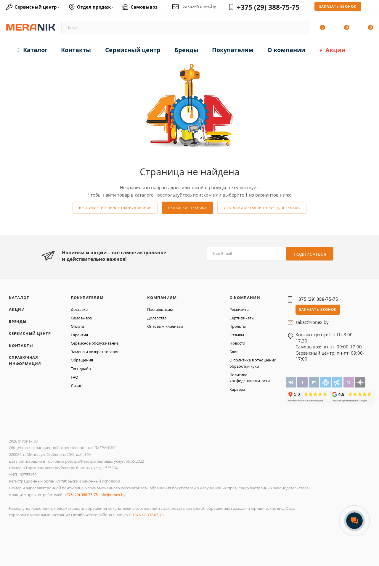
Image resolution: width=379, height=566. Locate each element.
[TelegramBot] (326, 382)
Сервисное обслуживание (94, 343)
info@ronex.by (112, 494)
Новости (237, 343)
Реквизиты (239, 309)
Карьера (237, 389)
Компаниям (161, 297)
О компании (244, 297)
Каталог (19, 297)
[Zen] (360, 382)
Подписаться (310, 254)
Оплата (77, 326)
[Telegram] (337, 382)
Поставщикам (160, 309)
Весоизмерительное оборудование (115, 207)
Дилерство (157, 318)
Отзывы (236, 334)
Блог (233, 351)
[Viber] (349, 382)
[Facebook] (303, 382)
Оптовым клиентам (165, 326)
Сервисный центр (30, 333)
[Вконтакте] (291, 382)
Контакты (21, 345)
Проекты (237, 326)
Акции (17, 309)
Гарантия (79, 334)
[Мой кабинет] (370, 7)
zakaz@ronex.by (199, 6)
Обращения (82, 360)
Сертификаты (241, 318)
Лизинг (77, 385)
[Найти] (303, 27)
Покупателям (87, 297)
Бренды (18, 321)
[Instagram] (314, 382)
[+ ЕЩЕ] (361, 49)
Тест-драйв (81, 368)
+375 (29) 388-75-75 (268, 7)
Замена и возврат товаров (95, 351)
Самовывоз (81, 318)
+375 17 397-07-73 (147, 514)
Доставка (79, 309)
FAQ (74, 377)
